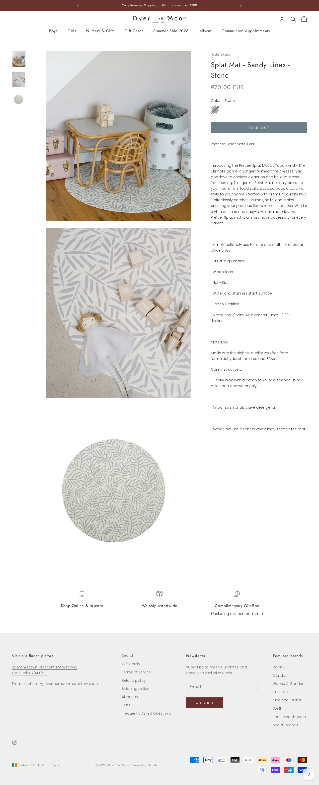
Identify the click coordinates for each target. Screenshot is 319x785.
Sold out (258, 127)
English (55, 765)
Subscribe (204, 702)
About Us (130, 696)
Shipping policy (135, 688)
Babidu (279, 667)
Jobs (126, 705)
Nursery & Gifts (100, 31)
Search (128, 655)
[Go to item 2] (19, 79)
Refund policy (134, 680)
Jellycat (205, 31)
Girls (72, 31)
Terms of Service (136, 672)
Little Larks (282, 691)
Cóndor (280, 675)
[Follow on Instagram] (14, 742)
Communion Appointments (246, 31)
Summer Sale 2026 (170, 31)
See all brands (285, 725)
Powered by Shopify (144, 765)
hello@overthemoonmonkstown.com (65, 683)
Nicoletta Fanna (287, 700)
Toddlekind (221, 54)
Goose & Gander (288, 683)
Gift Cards (134, 31)
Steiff (277, 708)
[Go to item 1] (19, 59)
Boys (53, 31)
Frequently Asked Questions (146, 713)
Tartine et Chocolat (290, 716)
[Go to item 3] (19, 99)
